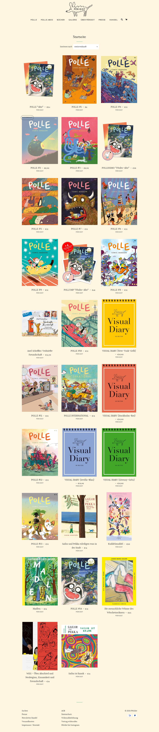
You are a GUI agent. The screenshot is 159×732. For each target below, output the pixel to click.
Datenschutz (66, 714)
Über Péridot (88, 20)
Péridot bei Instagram (70, 725)
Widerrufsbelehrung (69, 718)
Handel (114, 20)
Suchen (25, 710)
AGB (63, 710)
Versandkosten (28, 721)
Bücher (61, 20)
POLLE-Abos (47, 20)
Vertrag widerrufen (69, 721)
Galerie (73, 20)
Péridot (134, 710)
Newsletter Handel (29, 718)
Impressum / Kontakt (31, 725)
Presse (102, 20)
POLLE (34, 20)
